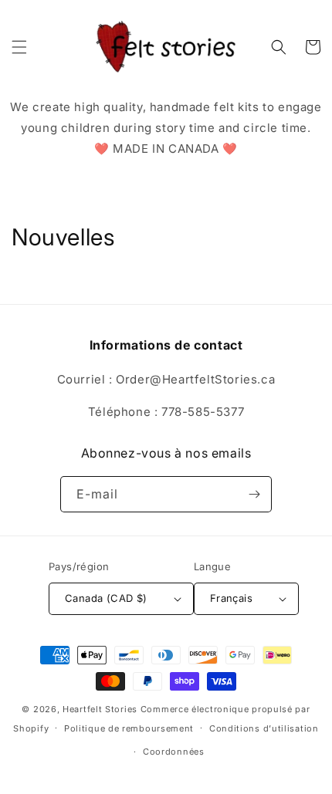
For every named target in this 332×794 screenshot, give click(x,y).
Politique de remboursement (129, 728)
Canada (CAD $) (106, 598)
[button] (19, 47)
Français (231, 598)
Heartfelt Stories (100, 709)
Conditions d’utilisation (264, 728)
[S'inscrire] (254, 494)
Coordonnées (174, 751)
